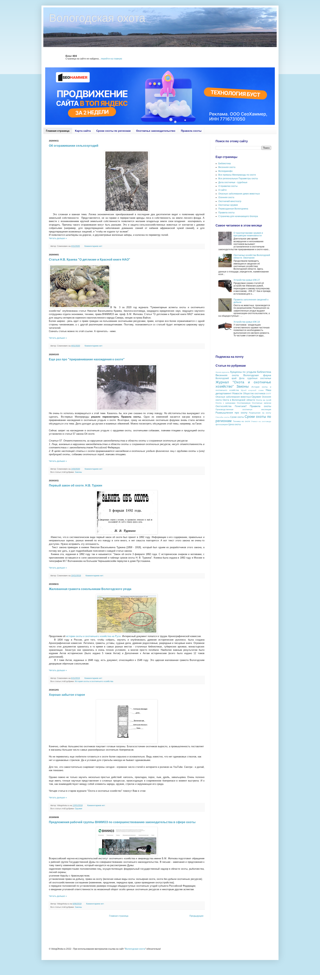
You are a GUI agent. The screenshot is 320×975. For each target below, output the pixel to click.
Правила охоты (191, 130)
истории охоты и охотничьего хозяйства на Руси (93, 636)
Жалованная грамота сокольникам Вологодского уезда (90, 589)
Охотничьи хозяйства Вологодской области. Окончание (252, 256)
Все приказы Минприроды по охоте (237, 175)
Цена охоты (234, 424)
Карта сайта (83, 130)
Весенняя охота (226, 167)
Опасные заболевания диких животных (239, 193)
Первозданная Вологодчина (233, 208)
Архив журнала (222, 372)
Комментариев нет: (93, 246)
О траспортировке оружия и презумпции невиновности (248, 234)
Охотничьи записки (261, 403)
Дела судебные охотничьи (255, 378)
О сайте (222, 190)
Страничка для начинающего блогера (238, 216)
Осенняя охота (226, 197)
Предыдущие (196, 916)
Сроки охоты (237, 417)
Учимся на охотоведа (261, 421)
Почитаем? (241, 406)
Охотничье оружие (228, 205)
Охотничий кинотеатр (229, 201)
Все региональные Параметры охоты (238, 178)
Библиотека (224, 163)
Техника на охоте (241, 421)
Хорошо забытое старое (67, 694)
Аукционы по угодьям (243, 371)
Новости (237, 393)
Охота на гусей (263, 400)
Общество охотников (254, 393)
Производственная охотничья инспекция (243, 409)
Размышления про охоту (231, 412)
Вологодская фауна (257, 375)
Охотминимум (244, 403)
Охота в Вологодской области (239, 400)
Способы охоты (222, 417)
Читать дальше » (58, 238)
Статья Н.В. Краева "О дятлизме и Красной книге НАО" (89, 259)
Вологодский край (226, 378)
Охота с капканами (225, 403)
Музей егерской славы (252, 390)
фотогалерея (222, 424)
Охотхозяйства (223, 406)
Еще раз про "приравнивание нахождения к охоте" (87, 359)
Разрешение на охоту (260, 413)
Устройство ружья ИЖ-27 (247, 280)
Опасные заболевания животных (233, 397)
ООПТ (268, 394)
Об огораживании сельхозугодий (73, 145)
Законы (78, 472)
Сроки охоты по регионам (113, 130)
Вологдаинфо (225, 171)
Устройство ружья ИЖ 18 (247, 322)
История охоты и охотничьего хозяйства (94, 681)
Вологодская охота (135, 949)
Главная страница (57, 130)
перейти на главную (111, 58)
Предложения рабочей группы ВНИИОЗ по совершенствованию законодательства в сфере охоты (122, 822)
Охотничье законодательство (155, 130)
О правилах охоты (228, 186)
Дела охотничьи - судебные (232, 182)
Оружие (78, 808)
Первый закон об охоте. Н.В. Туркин (75, 485)
